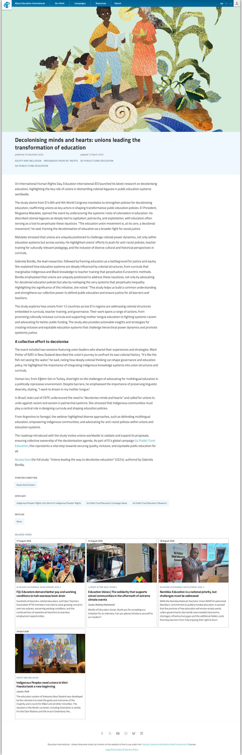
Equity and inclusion (26, 484)
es (231, 3)
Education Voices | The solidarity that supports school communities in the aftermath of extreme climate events (122, 579)
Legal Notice (111, 749)
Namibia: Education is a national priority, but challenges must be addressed (194, 580)
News (19, 521)
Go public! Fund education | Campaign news (107, 503)
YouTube (118, 733)
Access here (23, 459)
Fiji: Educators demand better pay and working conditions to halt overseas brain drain (50, 578)
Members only (237, 3)
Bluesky (134, 733)
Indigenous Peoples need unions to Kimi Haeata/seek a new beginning (50, 672)
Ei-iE (7, 5)
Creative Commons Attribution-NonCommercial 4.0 (165, 744)
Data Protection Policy (128, 749)
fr (226, 3)
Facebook (102, 733)
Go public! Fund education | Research (150, 503)
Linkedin (142, 733)
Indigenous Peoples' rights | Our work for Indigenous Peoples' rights (49, 503)
